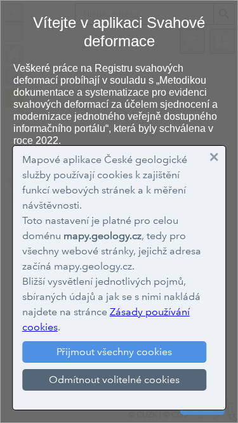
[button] (214, 157)
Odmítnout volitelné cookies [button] (114, 380)
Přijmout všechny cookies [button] (114, 352)
